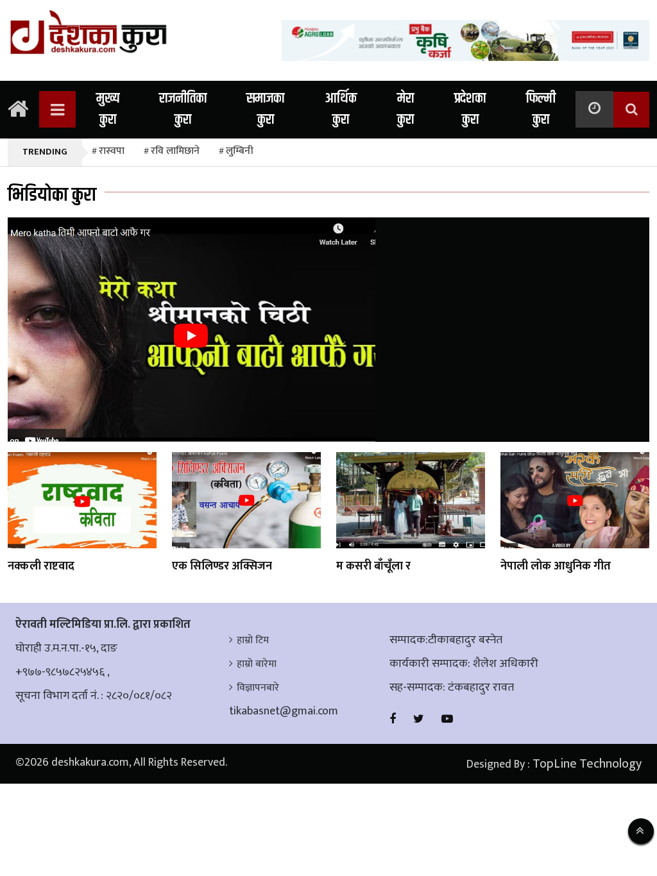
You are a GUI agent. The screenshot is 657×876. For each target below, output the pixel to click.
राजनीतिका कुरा (183, 109)
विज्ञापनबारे (258, 687)
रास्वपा (111, 151)
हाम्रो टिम (253, 640)
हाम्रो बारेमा (257, 664)
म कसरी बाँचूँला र (373, 566)
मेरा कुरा (405, 109)
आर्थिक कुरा (341, 109)
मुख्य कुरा (107, 109)
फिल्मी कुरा (541, 109)
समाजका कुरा (265, 109)
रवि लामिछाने (175, 151)
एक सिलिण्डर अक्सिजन (222, 566)
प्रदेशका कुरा (470, 109)
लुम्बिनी (239, 151)
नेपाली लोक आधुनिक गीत (555, 566)
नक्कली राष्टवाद (41, 566)
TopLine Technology (587, 764)
